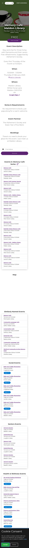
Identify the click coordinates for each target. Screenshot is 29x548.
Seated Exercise (8, 434)
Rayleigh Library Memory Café (12, 174)
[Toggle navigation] (2, 3)
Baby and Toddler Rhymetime (12, 366)
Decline (14, 544)
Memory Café (7, 168)
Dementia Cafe (8, 335)
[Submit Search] (12, 3)
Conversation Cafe (9, 329)
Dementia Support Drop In (11, 494)
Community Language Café (11, 322)
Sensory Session (8, 428)
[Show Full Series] (18, 164)
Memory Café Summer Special (12, 181)
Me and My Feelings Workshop (12, 477)
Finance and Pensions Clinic (12, 500)
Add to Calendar (15, 77)
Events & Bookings (22, 3)
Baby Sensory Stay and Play (11, 487)
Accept (5, 544)
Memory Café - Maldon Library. (12, 195)
